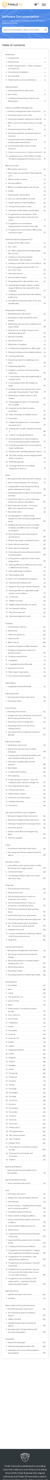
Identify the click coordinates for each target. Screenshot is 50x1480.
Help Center (15, 21)
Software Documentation (33, 21)
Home (5, 21)
